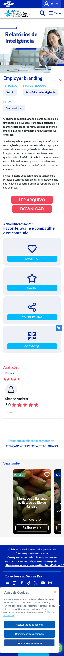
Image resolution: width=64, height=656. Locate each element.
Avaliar (32, 287)
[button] (54, 13)
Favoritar (32, 258)
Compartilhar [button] (32, 317)
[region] (29, 620)
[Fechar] (54, 592)
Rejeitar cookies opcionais (29, 633)
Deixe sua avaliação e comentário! (32, 441)
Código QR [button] (32, 346)
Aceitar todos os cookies (29, 624)
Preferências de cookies (29, 643)
